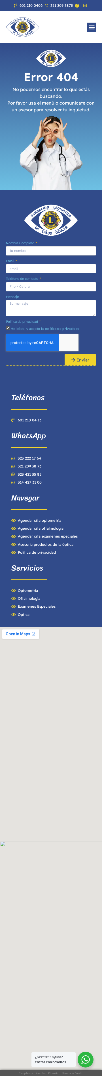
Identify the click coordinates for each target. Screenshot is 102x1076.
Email (10, 261)
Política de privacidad (22, 321)
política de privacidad (62, 329)
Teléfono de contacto (22, 278)
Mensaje (12, 297)
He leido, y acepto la (45, 329)
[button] (91, 27)
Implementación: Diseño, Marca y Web (50, 1073)
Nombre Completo (20, 243)
